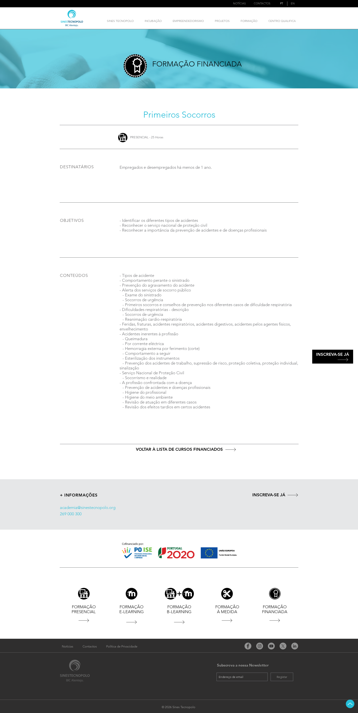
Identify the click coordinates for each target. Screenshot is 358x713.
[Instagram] (259, 646)
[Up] (350, 704)
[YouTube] (271, 646)
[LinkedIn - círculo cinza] (294, 646)
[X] (283, 646)
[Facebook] (248, 646)
